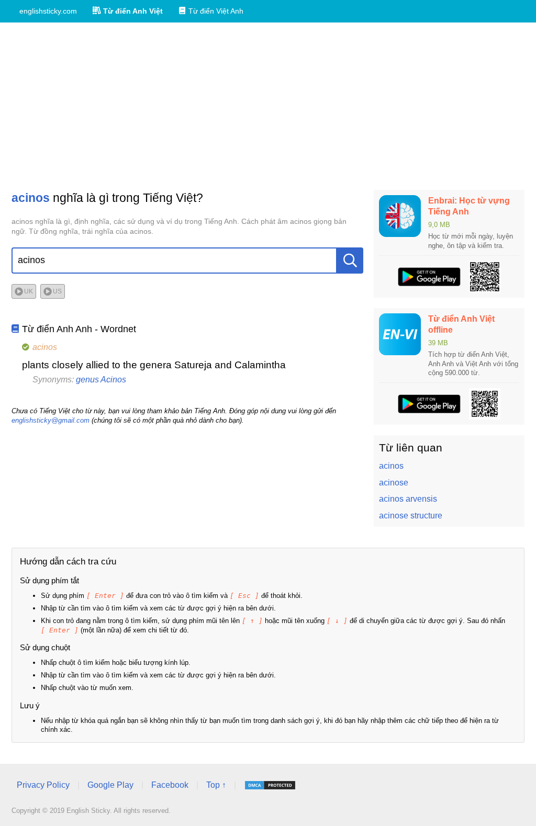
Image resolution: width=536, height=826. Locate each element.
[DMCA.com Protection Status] (270, 785)
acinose (393, 482)
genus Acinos (101, 379)
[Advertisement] (268, 106)
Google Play (110, 784)
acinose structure (410, 515)
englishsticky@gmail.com (51, 420)
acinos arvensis (408, 498)
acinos (391, 465)
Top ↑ (216, 784)
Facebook (169, 784)
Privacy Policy (43, 784)
